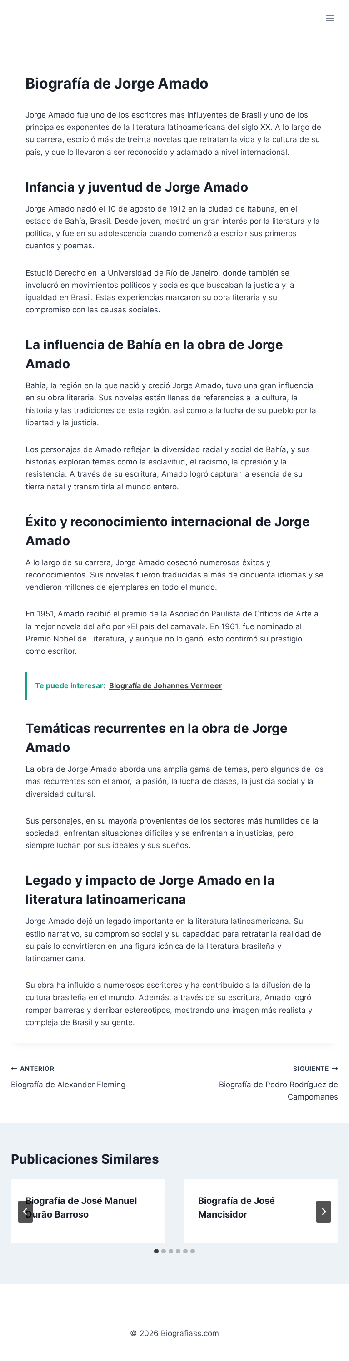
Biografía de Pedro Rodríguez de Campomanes (278, 1083)
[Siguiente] (323, 1212)
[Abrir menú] (329, 18)
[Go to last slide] (25, 1212)
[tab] (156, 1251)
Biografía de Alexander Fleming (68, 1077)
